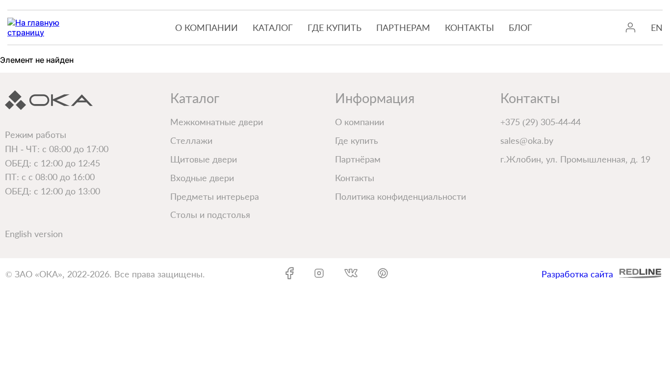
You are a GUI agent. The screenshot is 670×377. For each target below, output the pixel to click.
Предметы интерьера (214, 196)
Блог (520, 27)
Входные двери (202, 177)
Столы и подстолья (210, 214)
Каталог (273, 27)
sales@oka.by (526, 140)
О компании (206, 27)
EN (657, 27)
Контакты (469, 27)
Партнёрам (358, 159)
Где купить (334, 27)
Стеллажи (191, 140)
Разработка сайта (577, 274)
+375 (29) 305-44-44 (540, 121)
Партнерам (403, 27)
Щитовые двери (203, 159)
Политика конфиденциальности (400, 196)
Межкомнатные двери (216, 121)
